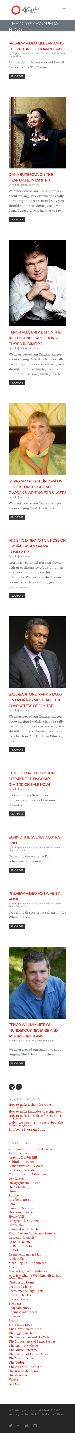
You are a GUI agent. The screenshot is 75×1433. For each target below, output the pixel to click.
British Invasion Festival (26, 1166)
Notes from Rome (45, 1041)
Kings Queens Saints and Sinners (32, 1233)
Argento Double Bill (23, 1157)
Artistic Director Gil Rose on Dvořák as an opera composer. (37, 546)
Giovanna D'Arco (21, 1212)
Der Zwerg (16, 1178)
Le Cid (13, 1250)
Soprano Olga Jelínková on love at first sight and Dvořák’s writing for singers (37, 487)
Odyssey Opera (19, 53)
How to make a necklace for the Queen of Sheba (36, 1117)
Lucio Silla (16, 1258)
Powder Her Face (21, 1295)
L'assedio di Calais (21, 1237)
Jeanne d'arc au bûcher (25, 1229)
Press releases (18, 1299)
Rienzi (13, 1320)
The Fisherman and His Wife (29, 1337)
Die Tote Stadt (18, 1187)
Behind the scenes (28, 847)
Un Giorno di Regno (23, 1371)
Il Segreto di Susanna (24, 1220)
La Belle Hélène (20, 1242)
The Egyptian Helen (23, 1333)
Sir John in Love (20, 1324)
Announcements (20, 1153)
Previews (44, 53)
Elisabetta (15, 1195)
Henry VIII (16, 1216)
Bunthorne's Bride (22, 1170)
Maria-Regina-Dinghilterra (28, 1271)
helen (14, 1041)
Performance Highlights (26, 1291)
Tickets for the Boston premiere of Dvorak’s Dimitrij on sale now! (32, 779)
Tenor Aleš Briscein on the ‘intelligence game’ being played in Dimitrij (35, 338)
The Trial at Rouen (22, 1358)
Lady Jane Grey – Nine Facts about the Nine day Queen (36, 1124)
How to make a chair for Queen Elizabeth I (31, 1106)
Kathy (15, 185)
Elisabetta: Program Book (27, 1129)
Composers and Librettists (27, 1174)
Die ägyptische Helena (24, 1183)
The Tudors (17, 1362)
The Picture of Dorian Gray (28, 1354)
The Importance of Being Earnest (32, 1341)
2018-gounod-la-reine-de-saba (30, 1149)
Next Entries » (19, 1087)
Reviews (14, 1316)
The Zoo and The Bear (25, 1367)
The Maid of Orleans (23, 1345)
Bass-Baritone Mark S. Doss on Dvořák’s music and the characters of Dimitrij (35, 700)
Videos (13, 1379)
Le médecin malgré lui (25, 1254)
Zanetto (14, 1383)
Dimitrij (23, 185)
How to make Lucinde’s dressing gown (36, 1111)
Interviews (34, 53)
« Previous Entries (12, 1087)
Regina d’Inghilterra (23, 1312)
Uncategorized (19, 1375)
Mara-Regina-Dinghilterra (27, 1263)
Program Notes (20, 1308)
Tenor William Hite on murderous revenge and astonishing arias (33, 1030)
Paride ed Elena (20, 1286)
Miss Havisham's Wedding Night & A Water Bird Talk (34, 1277)
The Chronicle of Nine (25, 1329)
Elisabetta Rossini (21, 1199)
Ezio (21, 1041)
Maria (13, 1267)
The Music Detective (23, 1350)
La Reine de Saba (20, 1246)
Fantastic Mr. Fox (21, 1208)
